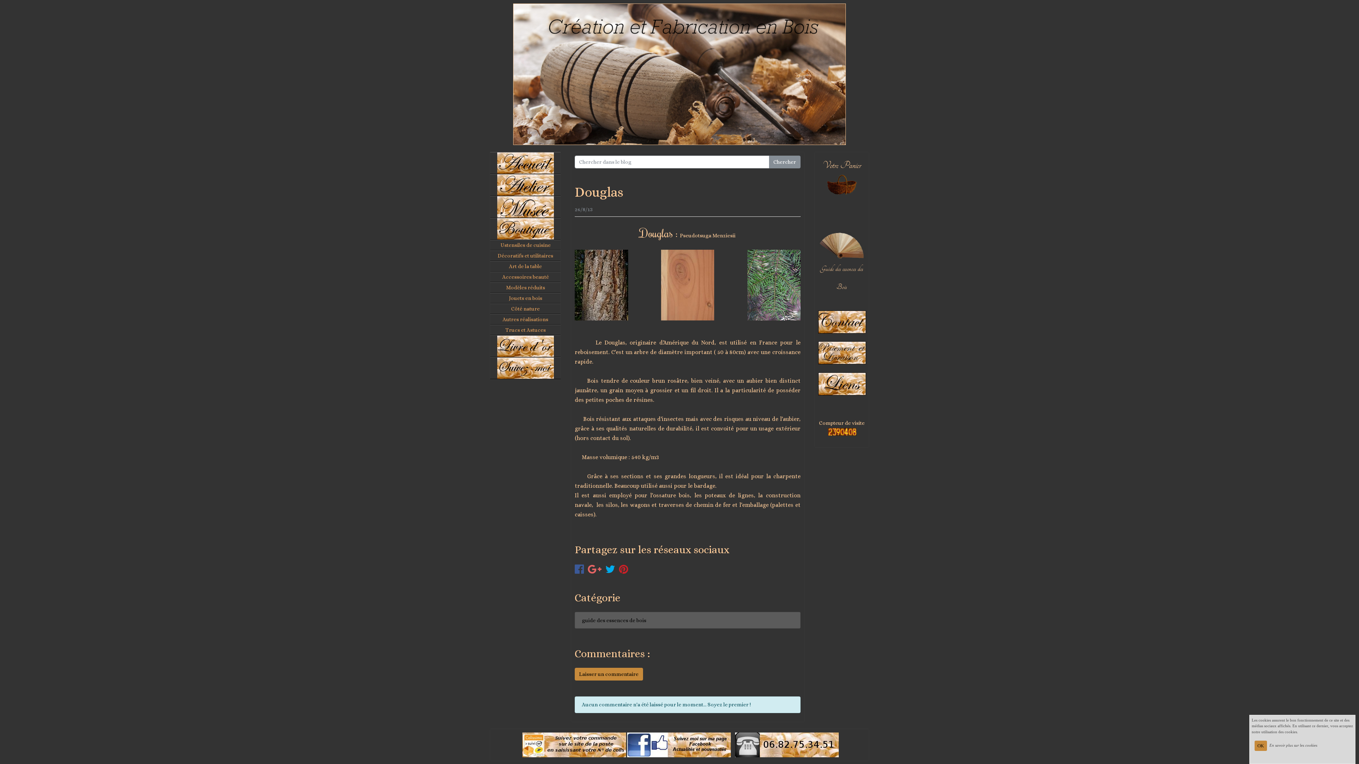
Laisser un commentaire (608, 674)
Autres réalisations (525, 319)
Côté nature (525, 309)
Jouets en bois (525, 298)
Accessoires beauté (525, 277)
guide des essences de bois (614, 620)
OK (1260, 745)
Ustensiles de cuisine (525, 245)
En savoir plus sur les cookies (1293, 745)
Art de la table (525, 266)
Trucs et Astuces (525, 330)
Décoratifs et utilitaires (525, 256)
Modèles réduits (525, 287)
